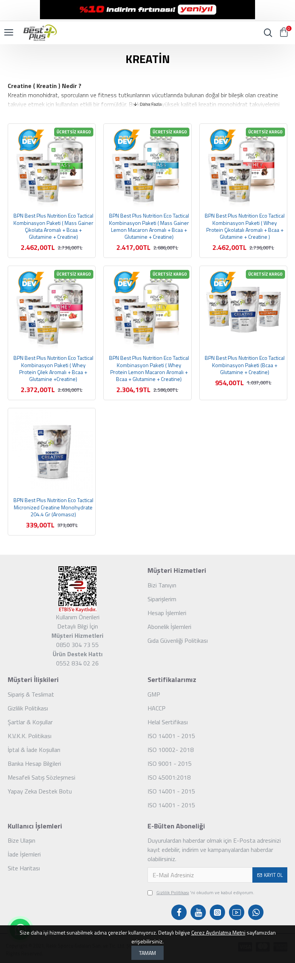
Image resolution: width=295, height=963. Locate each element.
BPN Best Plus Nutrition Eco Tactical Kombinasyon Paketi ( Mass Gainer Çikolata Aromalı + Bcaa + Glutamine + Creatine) (53, 226)
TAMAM (147, 953)
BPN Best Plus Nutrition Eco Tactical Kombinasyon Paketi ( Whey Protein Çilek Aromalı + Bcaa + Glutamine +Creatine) (53, 368)
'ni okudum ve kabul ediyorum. (205, 892)
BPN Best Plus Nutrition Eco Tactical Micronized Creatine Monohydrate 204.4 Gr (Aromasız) (53, 507)
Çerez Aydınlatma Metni (218, 932)
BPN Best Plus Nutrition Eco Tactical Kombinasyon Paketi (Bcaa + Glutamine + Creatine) (245, 365)
